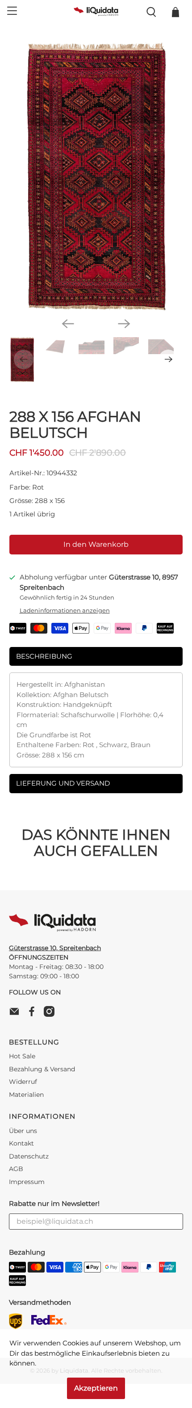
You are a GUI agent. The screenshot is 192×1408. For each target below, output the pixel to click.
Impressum (27, 1182)
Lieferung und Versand (63, 783)
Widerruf (23, 1082)
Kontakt (21, 1143)
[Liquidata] (96, 12)
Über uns (23, 1131)
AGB (16, 1169)
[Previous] (68, 323)
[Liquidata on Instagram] (51, 1015)
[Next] (124, 323)
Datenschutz (29, 1156)
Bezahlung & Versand (42, 1069)
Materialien (26, 1095)
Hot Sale (22, 1056)
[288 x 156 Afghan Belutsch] (96, 176)
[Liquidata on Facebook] (34, 1015)
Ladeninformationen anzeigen (65, 610)
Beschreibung (44, 656)
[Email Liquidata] (16, 1015)
